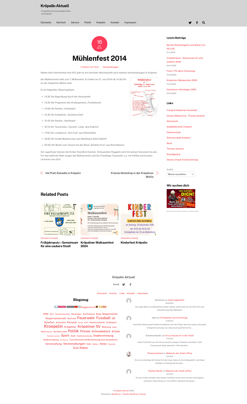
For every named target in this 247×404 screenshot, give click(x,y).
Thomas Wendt (155, 371)
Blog (98, 314)
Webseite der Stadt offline (179, 353)
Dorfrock (61, 22)
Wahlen (95, 344)
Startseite (46, 22)
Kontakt (115, 22)
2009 (45, 314)
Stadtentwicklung (84, 336)
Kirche (80, 323)
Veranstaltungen (110, 67)
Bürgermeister (110, 314)
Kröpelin (100, 22)
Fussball (103, 318)
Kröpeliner (70, 326)
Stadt (72, 336)
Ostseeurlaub (174, 132)
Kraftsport (111, 322)
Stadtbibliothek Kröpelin (179, 126)
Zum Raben (80, 347)
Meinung (106, 327)
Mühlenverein (46, 332)
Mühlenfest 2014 (99, 58)
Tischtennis (64, 340)
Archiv (170, 169)
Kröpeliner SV (89, 326)
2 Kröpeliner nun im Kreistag (173, 317)
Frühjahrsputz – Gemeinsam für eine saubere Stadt (59, 244)
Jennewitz (61, 322)
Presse (85, 331)
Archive (113, 293)
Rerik (169, 143)
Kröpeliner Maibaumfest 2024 (182, 80)
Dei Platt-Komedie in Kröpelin (63, 173)
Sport (65, 335)
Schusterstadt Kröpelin (179, 137)
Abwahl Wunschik (62, 314)
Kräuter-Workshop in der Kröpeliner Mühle (132, 175)
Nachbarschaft (60, 331)
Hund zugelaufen (176, 300)
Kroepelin (53, 326)
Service (75, 22)
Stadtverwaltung (51, 340)
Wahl (89, 344)
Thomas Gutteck (89, 67)
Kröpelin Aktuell (122, 391)
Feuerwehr (86, 318)
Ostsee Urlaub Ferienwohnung (182, 159)
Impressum (130, 22)
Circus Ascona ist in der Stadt (179, 335)
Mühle (114, 327)
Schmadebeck (101, 331)
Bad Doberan (89, 314)
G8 (113, 318)
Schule (116, 331)
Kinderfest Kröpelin (134, 242)
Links (122, 293)
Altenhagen (76, 314)
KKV (86, 322)
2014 (52, 314)
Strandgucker (174, 154)
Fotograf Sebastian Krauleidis (182, 110)
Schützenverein (53, 336)
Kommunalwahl (97, 322)
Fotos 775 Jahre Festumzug (181, 71)
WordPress (116, 394)
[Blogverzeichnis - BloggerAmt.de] (86, 307)
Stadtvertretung (103, 335)
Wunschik (111, 344)
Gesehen (49, 322)
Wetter (103, 343)
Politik (87, 22)
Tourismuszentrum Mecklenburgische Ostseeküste (93, 339)
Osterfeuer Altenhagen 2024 (181, 89)
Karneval (72, 322)
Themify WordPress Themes (134, 394)
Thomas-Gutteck (175, 148)
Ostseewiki (172, 121)
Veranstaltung (53, 343)
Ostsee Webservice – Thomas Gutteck (186, 116)
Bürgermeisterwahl (56, 318)
